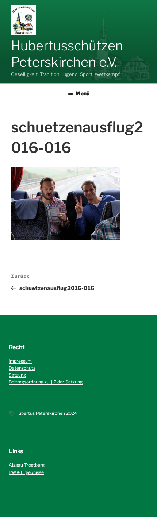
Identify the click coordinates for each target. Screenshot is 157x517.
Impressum (20, 361)
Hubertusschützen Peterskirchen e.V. (67, 54)
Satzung (17, 375)
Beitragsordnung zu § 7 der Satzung (46, 382)
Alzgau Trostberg (27, 465)
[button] (23, 20)
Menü (82, 93)
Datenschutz (22, 368)
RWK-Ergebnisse (26, 472)
